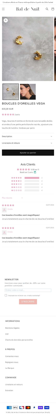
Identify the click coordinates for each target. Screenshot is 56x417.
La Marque (9, 368)
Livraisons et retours (14, 384)
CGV (7, 334)
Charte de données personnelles (19, 340)
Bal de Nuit (15, 412)
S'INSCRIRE (28, 302)
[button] (3, 9)
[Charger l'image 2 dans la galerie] (28, 92)
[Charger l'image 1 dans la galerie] (11, 92)
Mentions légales (12, 328)
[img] (8, 205)
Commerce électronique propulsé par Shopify (34, 412)
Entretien (9, 390)
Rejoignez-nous (11, 362)
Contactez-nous (11, 356)
